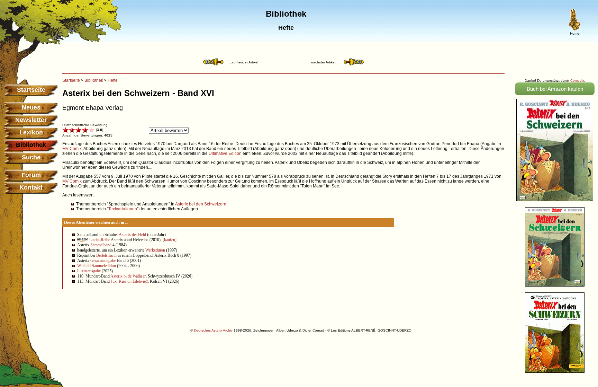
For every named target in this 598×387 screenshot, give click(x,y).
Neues (31, 107)
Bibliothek (93, 80)
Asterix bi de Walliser (128, 276)
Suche (31, 157)
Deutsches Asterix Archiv (213, 330)
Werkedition (155, 250)
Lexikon (31, 132)
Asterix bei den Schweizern (200, 204)
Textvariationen (122, 208)
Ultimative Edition (225, 153)
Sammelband (100, 245)
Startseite (31, 89)
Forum (31, 174)
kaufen (169, 239)
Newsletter (31, 119)
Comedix (577, 80)
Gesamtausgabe (103, 260)
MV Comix (72, 148)
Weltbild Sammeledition (96, 265)
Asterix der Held (132, 234)
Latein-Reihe (99, 239)
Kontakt (31, 187)
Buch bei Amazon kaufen (555, 89)
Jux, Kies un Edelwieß (129, 281)
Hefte (113, 80)
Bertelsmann (106, 255)
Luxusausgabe (89, 271)
